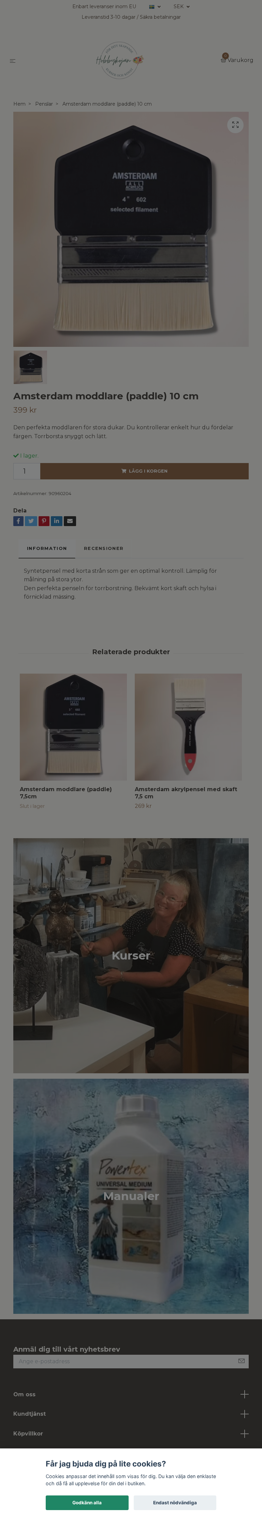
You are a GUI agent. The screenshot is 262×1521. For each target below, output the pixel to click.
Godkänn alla (87, 1502)
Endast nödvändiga (175, 1502)
